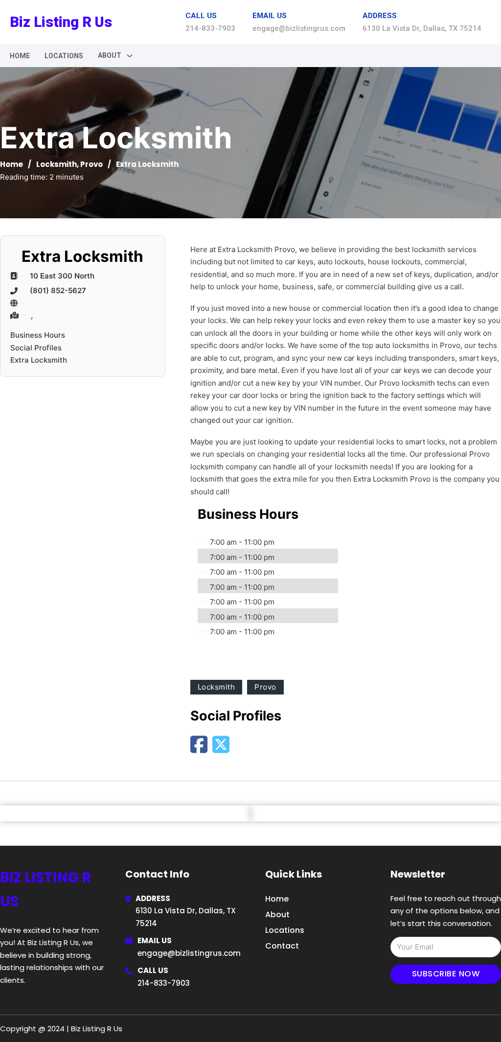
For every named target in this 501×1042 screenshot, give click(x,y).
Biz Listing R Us (61, 22)
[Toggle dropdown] (129, 55)
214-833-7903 (163, 983)
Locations (64, 56)
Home (20, 56)
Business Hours (37, 335)
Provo (91, 164)
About (277, 914)
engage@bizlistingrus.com (189, 953)
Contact (282, 945)
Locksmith (56, 164)
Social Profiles (36, 347)
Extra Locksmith (38, 360)
